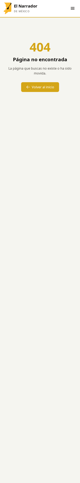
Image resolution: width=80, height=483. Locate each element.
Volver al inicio (43, 87)
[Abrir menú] (73, 8)
